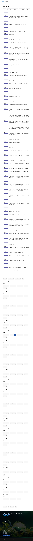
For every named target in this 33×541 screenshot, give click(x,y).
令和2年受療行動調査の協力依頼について (15, 88)
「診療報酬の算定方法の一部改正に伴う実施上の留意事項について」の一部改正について (19, 134)
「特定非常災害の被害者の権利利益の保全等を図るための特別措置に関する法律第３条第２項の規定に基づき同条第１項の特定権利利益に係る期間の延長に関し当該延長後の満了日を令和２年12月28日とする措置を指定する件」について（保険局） (19, 128)
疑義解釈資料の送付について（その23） (15, 96)
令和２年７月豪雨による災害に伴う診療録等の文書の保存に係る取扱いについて (19, 65)
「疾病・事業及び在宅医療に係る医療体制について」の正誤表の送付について (19, 156)
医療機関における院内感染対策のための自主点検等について (18, 24)
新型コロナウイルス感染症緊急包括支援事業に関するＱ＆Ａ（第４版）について (19, 256)
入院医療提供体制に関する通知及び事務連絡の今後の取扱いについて (19, 75)
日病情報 (4, 525)
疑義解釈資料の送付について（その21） (15, 263)
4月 (13, 278)
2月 (17, 278)
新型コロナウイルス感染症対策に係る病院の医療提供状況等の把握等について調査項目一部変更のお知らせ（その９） (19, 225)
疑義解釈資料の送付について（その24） (15, 27)
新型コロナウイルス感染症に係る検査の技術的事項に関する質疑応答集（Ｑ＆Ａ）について (19, 80)
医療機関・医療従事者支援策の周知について (15, 142)
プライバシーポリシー (20, 524)
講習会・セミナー (9, 9)
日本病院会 (4, 521)
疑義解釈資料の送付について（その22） (15, 211)
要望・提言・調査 (22, 9)
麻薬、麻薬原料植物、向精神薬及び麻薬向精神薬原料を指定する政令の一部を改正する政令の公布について (19, 39)
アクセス (18, 525)
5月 (10, 278)
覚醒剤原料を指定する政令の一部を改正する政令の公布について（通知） (19, 215)
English (18, 527)
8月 (3, 278)
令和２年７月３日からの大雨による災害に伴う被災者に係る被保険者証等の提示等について (19, 248)
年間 (22, 278)
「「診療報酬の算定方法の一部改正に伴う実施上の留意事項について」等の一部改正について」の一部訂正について (19, 17)
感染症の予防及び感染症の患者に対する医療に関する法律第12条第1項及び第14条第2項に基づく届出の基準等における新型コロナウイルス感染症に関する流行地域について (19, 59)
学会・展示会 (4, 524)
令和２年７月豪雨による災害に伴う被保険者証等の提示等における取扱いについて (19, 43)
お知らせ (28, 9)
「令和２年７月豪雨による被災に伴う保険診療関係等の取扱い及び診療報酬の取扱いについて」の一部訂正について (19, 177)
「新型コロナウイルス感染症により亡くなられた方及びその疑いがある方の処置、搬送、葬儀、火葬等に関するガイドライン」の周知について (19, 49)
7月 (6, 278)
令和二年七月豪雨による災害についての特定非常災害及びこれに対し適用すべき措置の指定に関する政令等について (19, 92)
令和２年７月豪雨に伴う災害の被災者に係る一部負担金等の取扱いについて (19, 172)
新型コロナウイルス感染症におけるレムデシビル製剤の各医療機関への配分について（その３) (19, 229)
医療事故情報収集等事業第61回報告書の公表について (17, 252)
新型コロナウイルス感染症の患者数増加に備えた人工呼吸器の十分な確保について (19, 147)
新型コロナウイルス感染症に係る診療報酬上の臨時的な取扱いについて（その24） (19, 84)
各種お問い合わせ (6, 535)
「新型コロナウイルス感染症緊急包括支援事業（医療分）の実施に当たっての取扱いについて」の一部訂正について (19, 190)
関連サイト (4, 527)
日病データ (18, 521)
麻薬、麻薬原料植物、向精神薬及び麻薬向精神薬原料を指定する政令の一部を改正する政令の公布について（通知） (19, 220)
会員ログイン (19, 520)
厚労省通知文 (16, 9)
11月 (6, 295)
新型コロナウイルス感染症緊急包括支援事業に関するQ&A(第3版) (18, 267)
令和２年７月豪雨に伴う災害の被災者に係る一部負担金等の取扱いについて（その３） (19, 100)
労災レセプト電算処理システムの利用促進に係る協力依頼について (19, 168)
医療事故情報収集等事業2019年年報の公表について (16, 260)
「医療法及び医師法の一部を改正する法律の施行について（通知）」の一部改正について (19, 204)
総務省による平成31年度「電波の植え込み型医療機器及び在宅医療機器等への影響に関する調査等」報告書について (19, 54)
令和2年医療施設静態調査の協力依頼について (16, 68)
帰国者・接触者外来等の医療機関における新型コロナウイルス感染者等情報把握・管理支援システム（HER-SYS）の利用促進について (19, 122)
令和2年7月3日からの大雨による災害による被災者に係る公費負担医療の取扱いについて (19, 244)
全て (4, 9)
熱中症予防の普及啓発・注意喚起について (15, 181)
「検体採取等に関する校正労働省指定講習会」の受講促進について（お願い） (19, 105)
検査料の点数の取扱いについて (13, 34)
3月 (15, 278)
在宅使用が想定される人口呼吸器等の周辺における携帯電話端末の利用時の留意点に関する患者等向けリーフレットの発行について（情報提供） (19, 195)
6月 (8, 278)
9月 (10, 295)
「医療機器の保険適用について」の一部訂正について (17, 31)
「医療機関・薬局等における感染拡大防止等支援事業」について (18, 160)
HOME (4, 520)
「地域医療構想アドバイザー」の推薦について (16, 199)
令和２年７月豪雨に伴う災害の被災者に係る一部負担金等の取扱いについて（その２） (19, 151)
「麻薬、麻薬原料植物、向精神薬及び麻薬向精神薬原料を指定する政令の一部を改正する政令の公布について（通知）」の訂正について (19, 185)
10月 (8, 295)
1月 (20, 278)
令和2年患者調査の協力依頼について (14, 72)
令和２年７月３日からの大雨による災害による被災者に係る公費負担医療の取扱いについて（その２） (19, 139)
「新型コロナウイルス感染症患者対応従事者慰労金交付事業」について (19, 110)
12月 (3, 295)
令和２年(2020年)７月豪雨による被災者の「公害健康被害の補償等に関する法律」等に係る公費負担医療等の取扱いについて (19, 239)
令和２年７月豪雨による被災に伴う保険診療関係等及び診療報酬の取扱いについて (19, 234)
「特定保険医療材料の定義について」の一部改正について (17, 21)
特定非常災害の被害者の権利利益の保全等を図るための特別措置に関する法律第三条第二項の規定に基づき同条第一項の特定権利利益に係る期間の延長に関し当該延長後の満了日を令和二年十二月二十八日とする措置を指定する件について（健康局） (19, 116)
